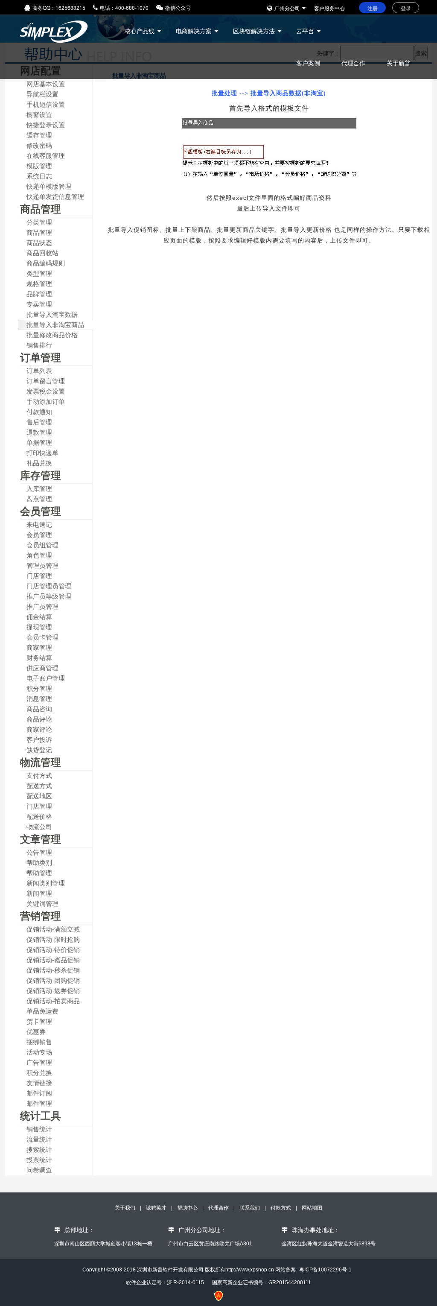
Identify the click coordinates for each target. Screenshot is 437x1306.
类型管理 (39, 273)
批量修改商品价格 (52, 334)
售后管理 (39, 421)
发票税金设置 (45, 390)
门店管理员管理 (48, 585)
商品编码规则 (45, 262)
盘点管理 (39, 498)
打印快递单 (42, 452)
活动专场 (39, 1051)
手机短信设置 (45, 103)
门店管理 (39, 575)
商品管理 (40, 208)
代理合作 (353, 62)
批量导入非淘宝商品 (55, 324)
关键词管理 (42, 903)
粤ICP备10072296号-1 (325, 1270)
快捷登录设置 (45, 124)
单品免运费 (42, 1010)
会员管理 (40, 510)
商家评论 (39, 729)
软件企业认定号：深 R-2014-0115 (165, 1283)
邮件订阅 (39, 1092)
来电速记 (39, 524)
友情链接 (39, 1082)
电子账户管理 (45, 677)
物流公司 (39, 826)
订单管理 (40, 357)
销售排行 (39, 344)
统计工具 (40, 1115)
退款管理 (39, 431)
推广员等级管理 (48, 595)
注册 (372, 8)
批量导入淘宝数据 (52, 314)
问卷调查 (39, 1169)
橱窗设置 (39, 114)
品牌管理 (39, 293)
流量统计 (39, 1138)
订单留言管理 (45, 380)
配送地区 (39, 795)
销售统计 (39, 1128)
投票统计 (39, 1159)
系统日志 (39, 175)
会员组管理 (42, 544)
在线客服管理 (45, 155)
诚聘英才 (156, 1207)
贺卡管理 (39, 1021)
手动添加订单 (45, 401)
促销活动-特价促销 (53, 949)
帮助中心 (188, 1207)
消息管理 (39, 698)
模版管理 (39, 165)
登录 (406, 8)
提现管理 (39, 626)
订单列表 (39, 370)
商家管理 (39, 647)
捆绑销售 (39, 1041)
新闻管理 (39, 892)
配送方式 (39, 785)
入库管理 (39, 488)
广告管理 (39, 1062)
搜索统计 (39, 1149)
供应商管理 (42, 667)
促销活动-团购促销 (53, 980)
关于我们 (126, 1207)
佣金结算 (39, 616)
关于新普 (399, 62)
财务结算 (39, 657)
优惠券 (36, 1031)
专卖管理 (39, 303)
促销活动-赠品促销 (53, 959)
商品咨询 (39, 708)
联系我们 (249, 1207)
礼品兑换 (39, 462)
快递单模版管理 (48, 185)
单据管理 (39, 442)
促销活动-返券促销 (53, 990)
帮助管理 (39, 872)
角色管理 (39, 554)
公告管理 (39, 851)
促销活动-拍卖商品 (53, 1000)
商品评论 (39, 718)
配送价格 (39, 816)
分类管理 (39, 221)
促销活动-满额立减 (53, 928)
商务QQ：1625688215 (58, 7)
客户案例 (308, 62)
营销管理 (40, 915)
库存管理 (40, 474)
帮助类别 (39, 862)
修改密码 (39, 144)
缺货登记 (39, 749)
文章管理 (40, 838)
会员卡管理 (42, 636)
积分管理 (39, 688)
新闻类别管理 (45, 882)
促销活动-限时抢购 (53, 939)
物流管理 (40, 761)
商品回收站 (42, 252)
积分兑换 (39, 1072)
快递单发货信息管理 (55, 196)
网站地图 (312, 1207)
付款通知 (39, 411)
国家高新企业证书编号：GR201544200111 (261, 1283)
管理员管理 (42, 565)
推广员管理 (42, 606)
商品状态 (39, 242)
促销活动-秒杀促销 (53, 969)
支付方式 (39, 775)
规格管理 (39, 283)
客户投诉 (39, 739)
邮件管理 (39, 1103)
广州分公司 (287, 8)
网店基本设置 (45, 83)
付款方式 (281, 1207)
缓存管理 (39, 134)
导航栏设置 (42, 93)
